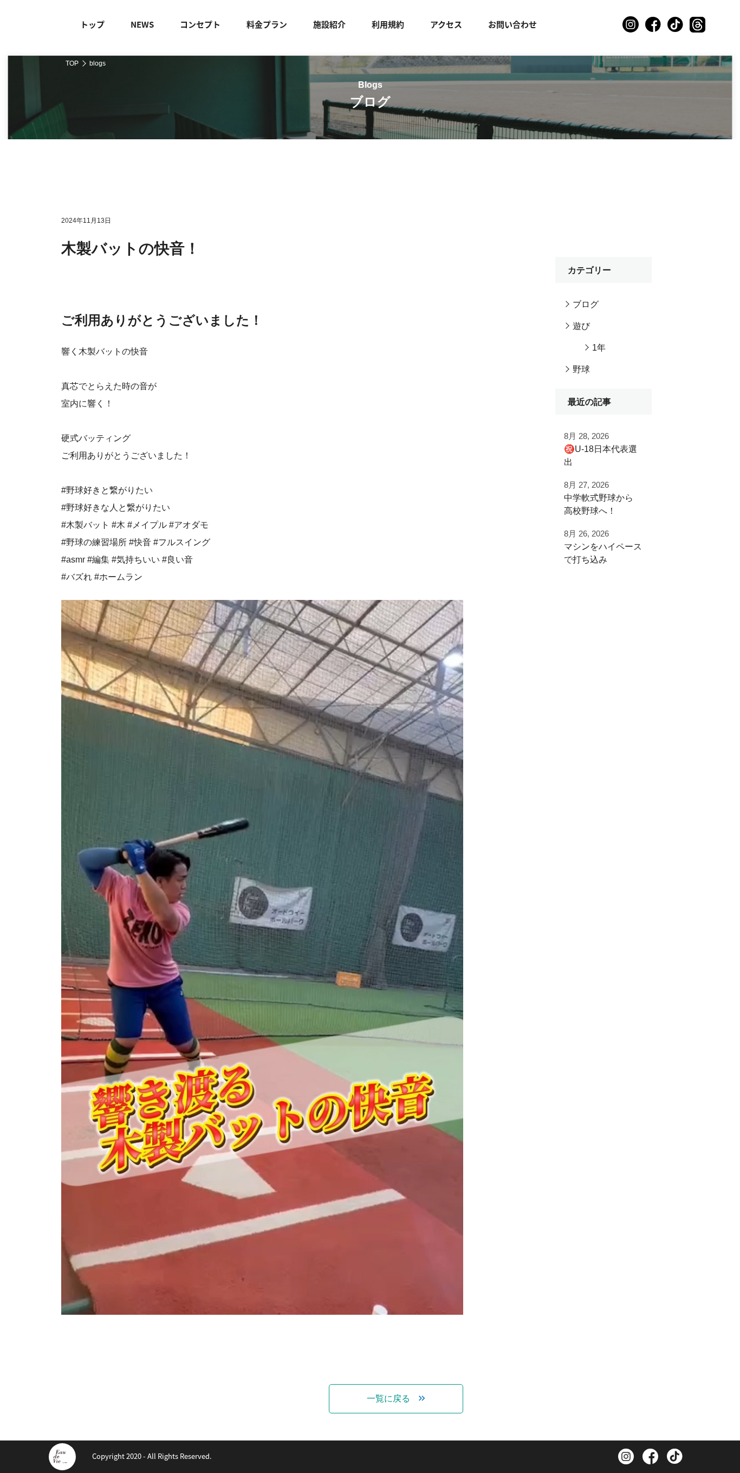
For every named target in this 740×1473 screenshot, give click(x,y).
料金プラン (266, 24)
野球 (581, 369)
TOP (72, 63)
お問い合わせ (512, 24)
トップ (92, 24)
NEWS (142, 24)
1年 (599, 347)
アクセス (446, 24)
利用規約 (388, 24)
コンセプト (200, 24)
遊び (581, 326)
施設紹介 (329, 24)
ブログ (586, 304)
